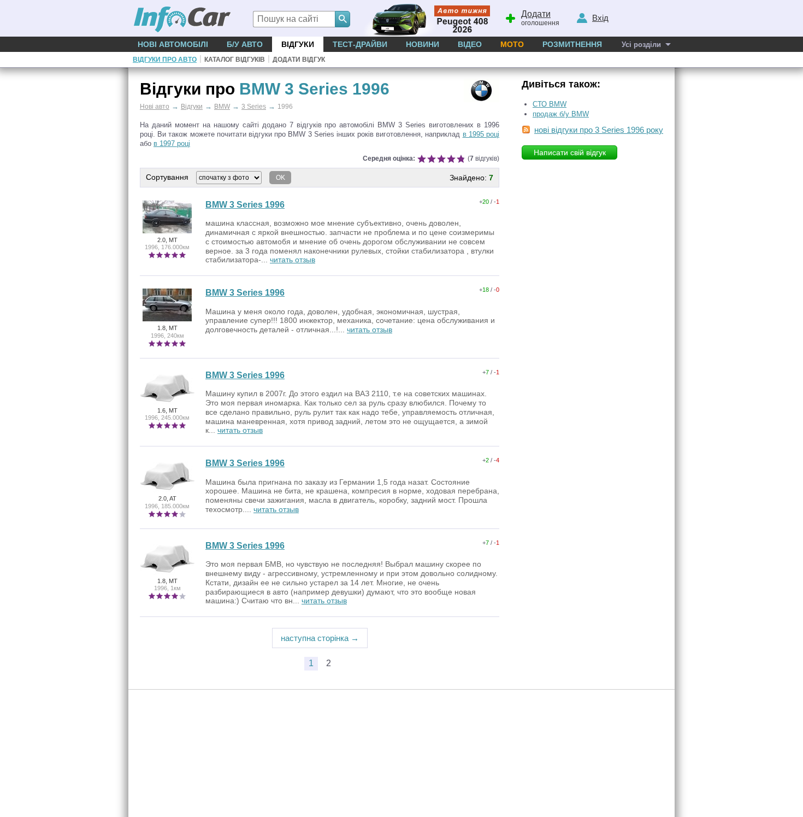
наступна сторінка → (320, 638)
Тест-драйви (360, 44)
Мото (512, 44)
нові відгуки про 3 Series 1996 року (598, 129)
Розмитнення (572, 44)
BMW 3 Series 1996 (245, 204)
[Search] (342, 19)
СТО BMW (549, 104)
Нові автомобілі (173, 44)
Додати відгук (299, 59)
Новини (422, 44)
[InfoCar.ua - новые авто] (182, 20)
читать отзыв (292, 259)
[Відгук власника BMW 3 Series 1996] (167, 233)
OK (280, 177)
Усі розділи (641, 44)
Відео (470, 44)
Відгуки (297, 44)
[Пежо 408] (425, 18)
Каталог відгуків (234, 59)
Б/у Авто (245, 44)
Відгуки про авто (165, 59)
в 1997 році (171, 143)
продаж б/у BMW (561, 114)
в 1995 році (481, 134)
